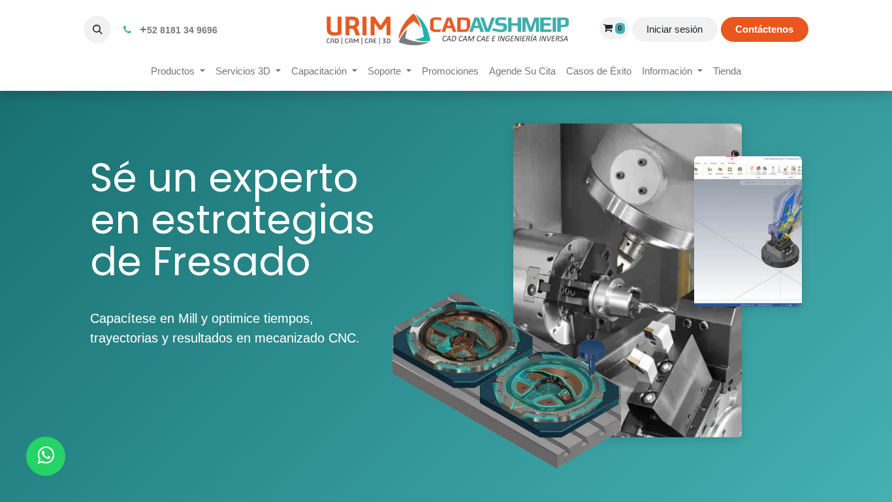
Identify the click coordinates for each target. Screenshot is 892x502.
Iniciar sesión (674, 29)
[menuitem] (178, 71)
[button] (97, 29)
